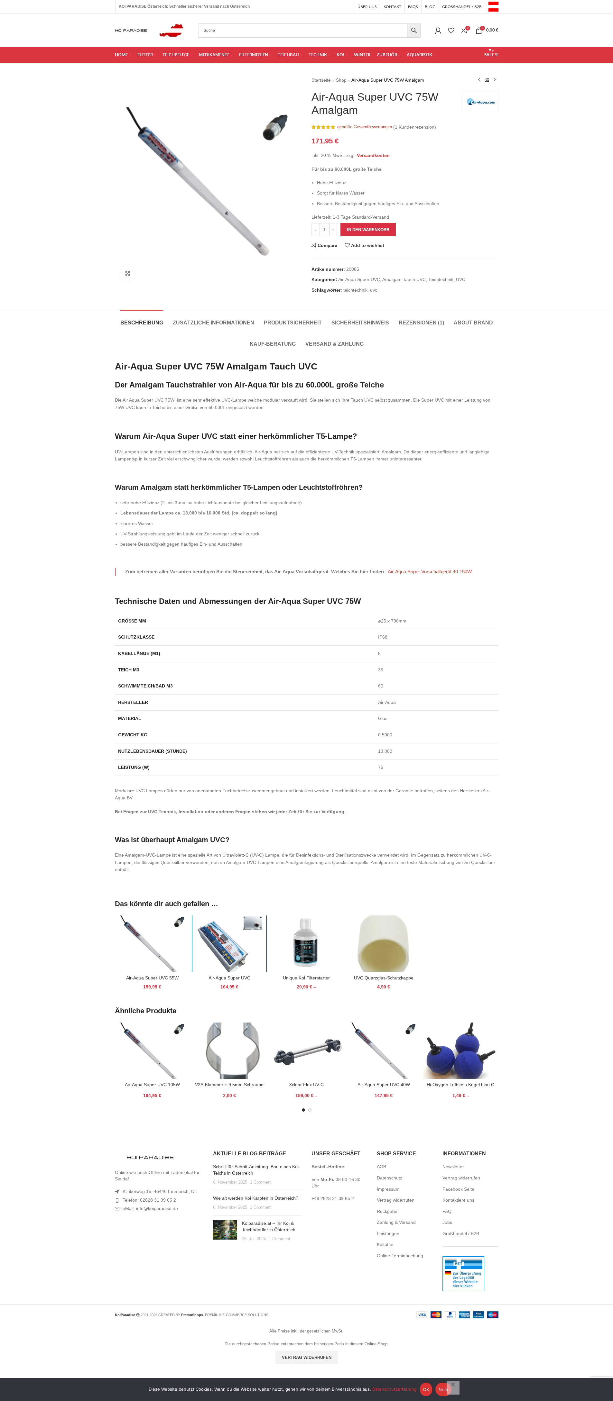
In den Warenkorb (368, 229)
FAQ (446, 1211)
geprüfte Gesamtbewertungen (364, 127)
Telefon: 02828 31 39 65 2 (149, 1200)
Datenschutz (389, 1177)
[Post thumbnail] (225, 1231)
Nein (443, 1389)
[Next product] (494, 80)
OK (426, 1389)
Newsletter (453, 1166)
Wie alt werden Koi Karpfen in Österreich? (255, 1198)
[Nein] (453, 1388)
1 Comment (261, 1182)
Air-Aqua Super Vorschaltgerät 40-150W (430, 571)
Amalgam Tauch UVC (404, 279)
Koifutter (385, 1244)
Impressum (388, 1189)
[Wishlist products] (451, 30)
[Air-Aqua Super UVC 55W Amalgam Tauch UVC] (152, 943)
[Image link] (150, 1157)
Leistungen (388, 1233)
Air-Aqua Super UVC (359, 279)
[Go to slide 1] (303, 1110)
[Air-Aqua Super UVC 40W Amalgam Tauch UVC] (383, 1051)
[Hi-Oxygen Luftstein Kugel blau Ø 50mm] (460, 1051)
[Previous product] (479, 80)
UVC (460, 279)
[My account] (438, 30)
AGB (381, 1166)
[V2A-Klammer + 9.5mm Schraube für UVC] (229, 1051)
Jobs (447, 1222)
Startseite (321, 80)
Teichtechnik (440, 279)
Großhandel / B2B (460, 1233)
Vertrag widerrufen (395, 1200)
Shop (341, 80)
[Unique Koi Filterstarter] (306, 943)
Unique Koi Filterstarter (306, 977)
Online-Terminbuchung (400, 1255)
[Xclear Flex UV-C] (306, 1051)
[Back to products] (487, 80)
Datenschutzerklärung (394, 1389)
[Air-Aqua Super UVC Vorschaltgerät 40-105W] (229, 943)
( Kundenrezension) (414, 127)
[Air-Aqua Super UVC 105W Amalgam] (152, 1051)
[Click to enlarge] (128, 273)
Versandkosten (373, 155)
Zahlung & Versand (396, 1222)
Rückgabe (387, 1211)
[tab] (141, 319)
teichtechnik (355, 290)
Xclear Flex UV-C (306, 1084)
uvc (373, 290)
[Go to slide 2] (309, 1110)
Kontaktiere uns (458, 1200)
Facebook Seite (458, 1189)
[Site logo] (493, 6)
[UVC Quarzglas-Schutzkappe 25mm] (383, 943)
